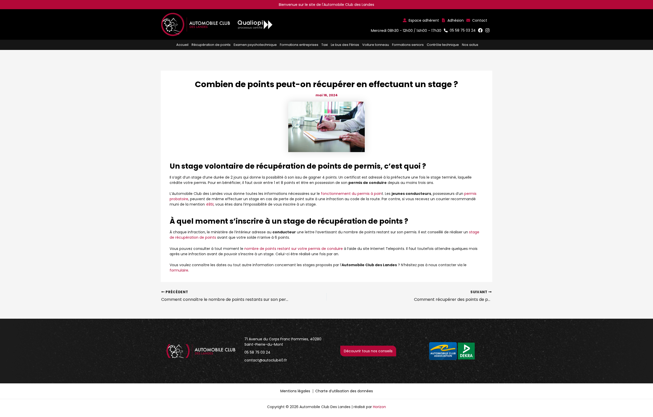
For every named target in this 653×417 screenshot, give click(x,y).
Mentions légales (295, 391)
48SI (210, 204)
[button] (421, 20)
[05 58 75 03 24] (257, 352)
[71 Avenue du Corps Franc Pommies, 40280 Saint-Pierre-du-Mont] (284, 342)
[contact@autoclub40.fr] (265, 360)
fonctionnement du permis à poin (351, 193)
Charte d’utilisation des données (344, 391)
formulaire (179, 270)
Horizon (379, 406)
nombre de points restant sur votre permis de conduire (293, 248)
